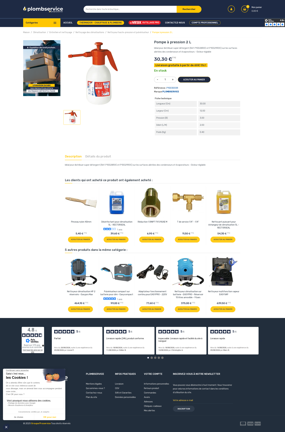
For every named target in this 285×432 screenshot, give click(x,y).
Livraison (119, 384)
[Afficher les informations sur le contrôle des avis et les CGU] (43, 345)
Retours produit (151, 388)
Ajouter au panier (194, 79)
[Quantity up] (173, 79)
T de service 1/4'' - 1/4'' (188, 222)
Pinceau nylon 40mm (81, 222)
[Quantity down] (157, 79)
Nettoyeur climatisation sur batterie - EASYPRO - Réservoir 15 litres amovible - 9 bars (188, 294)
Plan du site (91, 397)
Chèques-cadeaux (153, 406)
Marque (158, 91)
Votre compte (153, 374)
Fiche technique (163, 98)
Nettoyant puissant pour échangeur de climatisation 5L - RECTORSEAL (223, 225)
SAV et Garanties (123, 393)
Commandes (150, 393)
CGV (117, 388)
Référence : (160, 88)
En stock (160, 70)
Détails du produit (98, 156)
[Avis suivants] (261, 341)
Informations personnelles (156, 384)
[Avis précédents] (49, 341)
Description (73, 156)
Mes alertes (149, 410)
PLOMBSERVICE (170, 91)
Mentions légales (94, 384)
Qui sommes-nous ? (95, 388)
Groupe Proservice (41, 423)
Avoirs (147, 397)
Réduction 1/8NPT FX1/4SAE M (152, 222)
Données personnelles (125, 397)
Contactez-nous (94, 393)
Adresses (148, 401)
